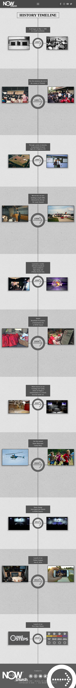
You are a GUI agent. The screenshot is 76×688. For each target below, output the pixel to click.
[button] (38, 4)
